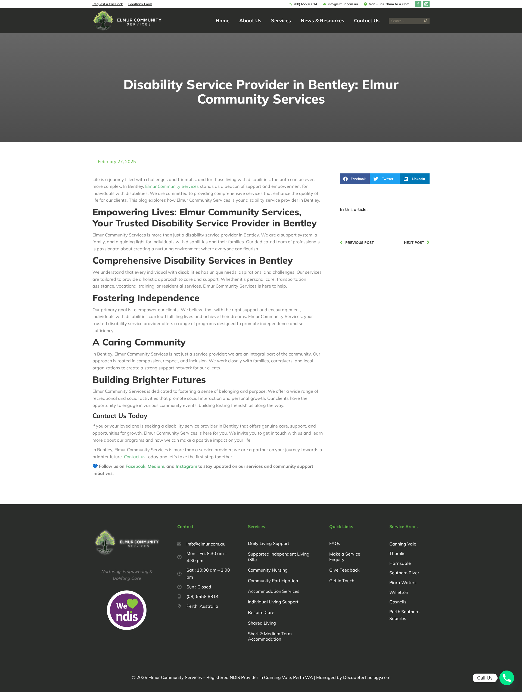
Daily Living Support (268, 543)
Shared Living (262, 623)
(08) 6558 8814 (305, 4)
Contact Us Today (119, 416)
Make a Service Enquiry (344, 556)
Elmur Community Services (172, 186)
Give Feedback (344, 570)
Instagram (187, 466)
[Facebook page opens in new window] (418, 4)
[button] (355, 178)
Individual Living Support (273, 601)
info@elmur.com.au (343, 4)
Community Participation (273, 580)
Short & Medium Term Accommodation (270, 636)
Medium (156, 466)
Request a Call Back (107, 4)
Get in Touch (341, 580)
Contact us (134, 456)
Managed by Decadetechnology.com (352, 677)
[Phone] (506, 678)
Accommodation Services (273, 591)
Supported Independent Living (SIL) (278, 556)
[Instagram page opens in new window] (426, 4)
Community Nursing (268, 570)
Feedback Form (140, 4)
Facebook (135, 466)
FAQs (334, 543)
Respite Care (261, 612)
